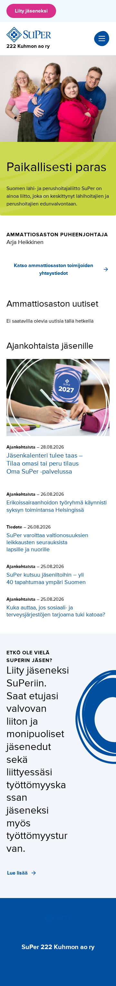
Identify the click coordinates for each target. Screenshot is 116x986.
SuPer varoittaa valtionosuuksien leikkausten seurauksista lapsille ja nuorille (47, 542)
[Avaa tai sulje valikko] (102, 38)
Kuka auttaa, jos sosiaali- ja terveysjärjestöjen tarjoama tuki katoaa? (56, 611)
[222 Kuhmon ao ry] (29, 34)
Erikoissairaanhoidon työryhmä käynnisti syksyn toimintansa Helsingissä (56, 506)
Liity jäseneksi (31, 11)
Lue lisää (17, 873)
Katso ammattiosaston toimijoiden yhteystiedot (53, 269)
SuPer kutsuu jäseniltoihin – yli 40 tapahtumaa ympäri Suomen (46, 578)
